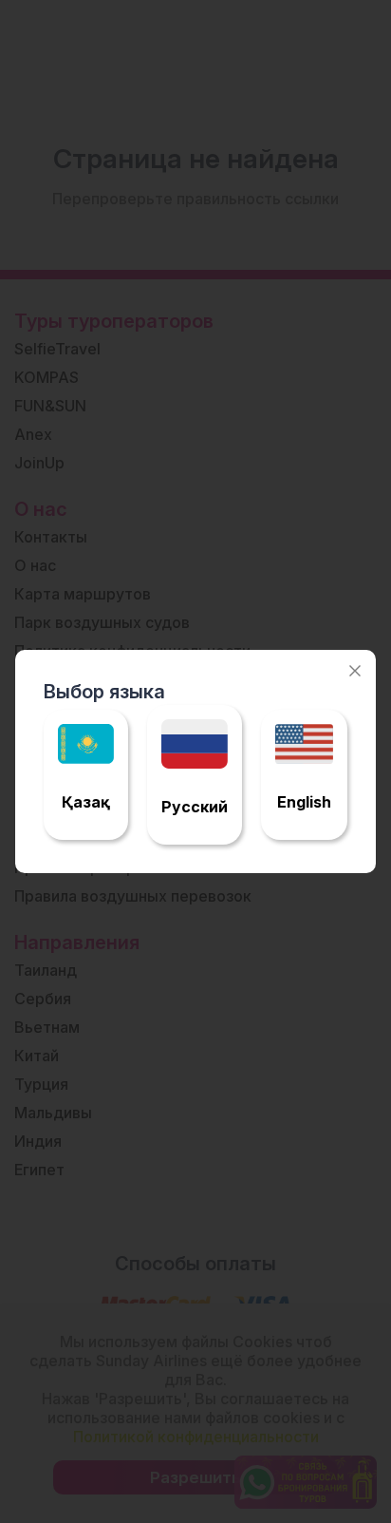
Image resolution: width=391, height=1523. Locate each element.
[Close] (355, 671)
